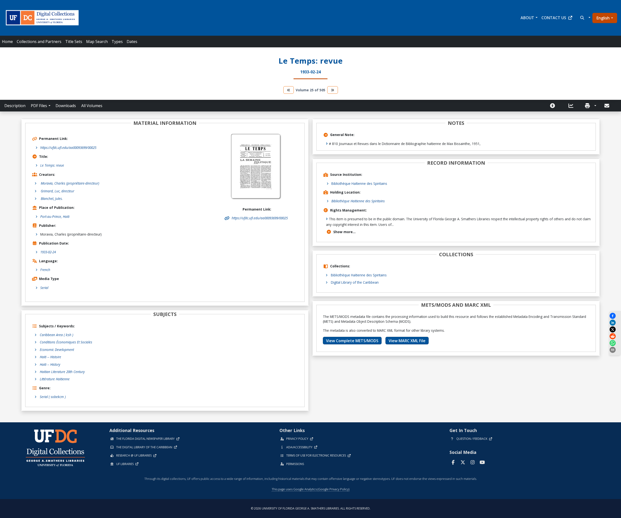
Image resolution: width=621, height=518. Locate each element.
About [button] (527, 17)
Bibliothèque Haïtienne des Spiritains (359, 183)
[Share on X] (615, 329)
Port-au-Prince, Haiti (54, 216)
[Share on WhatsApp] (615, 343)
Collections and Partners (39, 41)
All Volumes (91, 105)
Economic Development (57, 349)
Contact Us (553, 17)
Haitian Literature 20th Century (62, 371)
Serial (44, 287)
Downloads (66, 105)
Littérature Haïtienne (55, 379)
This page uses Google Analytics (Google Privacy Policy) (310, 489)
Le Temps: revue (52, 165)
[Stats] (572, 105)
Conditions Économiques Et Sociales (66, 342)
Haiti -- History (50, 364)
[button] (584, 18)
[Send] (607, 106)
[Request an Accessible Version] (554, 105)
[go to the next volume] (332, 90)
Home (7, 41)
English (603, 18)
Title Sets (73, 41)
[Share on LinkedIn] (615, 323)
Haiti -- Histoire (50, 357)
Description (14, 105)
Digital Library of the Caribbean (355, 282)
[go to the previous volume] (288, 90)
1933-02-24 (48, 252)
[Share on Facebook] (615, 316)
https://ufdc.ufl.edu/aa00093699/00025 (68, 147)
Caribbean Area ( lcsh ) (56, 334)
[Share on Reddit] (615, 336)
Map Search (97, 41)
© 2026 (310, 508)
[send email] (615, 350)
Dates (132, 41)
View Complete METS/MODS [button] (352, 340)
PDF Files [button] (39, 105)
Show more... (344, 231)
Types (117, 41)
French (45, 269)
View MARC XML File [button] (407, 340)
